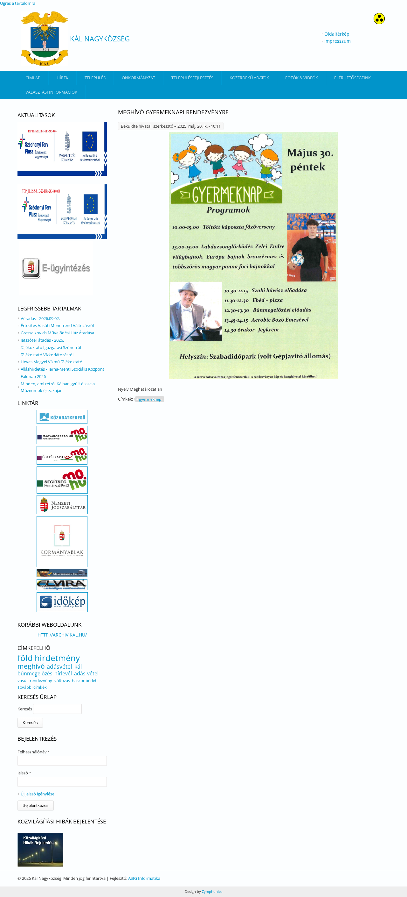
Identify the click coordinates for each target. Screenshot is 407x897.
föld (25, 658)
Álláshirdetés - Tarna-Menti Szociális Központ (62, 369)
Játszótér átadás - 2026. (42, 340)
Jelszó (24, 773)
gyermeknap (150, 399)
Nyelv (124, 389)
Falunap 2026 (33, 376)
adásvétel (59, 666)
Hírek (62, 78)
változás (62, 680)
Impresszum (337, 41)
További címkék (32, 687)
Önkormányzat (138, 78)
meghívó (31, 666)
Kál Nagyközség (100, 38)
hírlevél (63, 673)
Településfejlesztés (192, 78)
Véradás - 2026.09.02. (40, 318)
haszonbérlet (84, 680)
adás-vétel (86, 673)
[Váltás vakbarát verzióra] (379, 22)
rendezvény (41, 680)
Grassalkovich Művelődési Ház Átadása (57, 333)
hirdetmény (57, 658)
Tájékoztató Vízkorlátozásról (47, 355)
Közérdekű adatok (249, 78)
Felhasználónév (33, 752)
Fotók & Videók (301, 78)
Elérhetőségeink (352, 78)
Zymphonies (211, 891)
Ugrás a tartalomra (17, 3)
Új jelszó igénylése (37, 794)
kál (78, 666)
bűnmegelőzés (34, 673)
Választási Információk (51, 92)
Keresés (25, 709)
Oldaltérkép (336, 34)
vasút (22, 680)
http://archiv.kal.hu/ (62, 635)
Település (95, 78)
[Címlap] (44, 38)
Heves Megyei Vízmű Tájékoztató (51, 362)
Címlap (32, 78)
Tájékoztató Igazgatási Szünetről (51, 347)
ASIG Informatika (144, 878)
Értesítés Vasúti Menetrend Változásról (57, 325)
